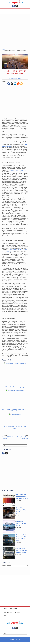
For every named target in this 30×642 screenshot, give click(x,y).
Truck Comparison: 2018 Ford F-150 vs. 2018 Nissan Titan (15, 410)
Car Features (8, 612)
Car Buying (13, 608)
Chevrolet (23, 77)
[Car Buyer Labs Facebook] (13, 6)
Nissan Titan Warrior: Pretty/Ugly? (15, 387)
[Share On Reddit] (18, 83)
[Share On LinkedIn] (15, 83)
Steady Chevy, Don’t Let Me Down (22, 437)
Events (15, 78)
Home (5, 608)
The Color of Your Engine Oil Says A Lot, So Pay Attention (22, 496)
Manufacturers (8, 616)
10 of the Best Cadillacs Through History (21, 523)
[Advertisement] (15, 32)
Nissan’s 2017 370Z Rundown (7, 437)
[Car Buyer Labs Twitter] (16, 6)
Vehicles (17, 612)
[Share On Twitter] (12, 83)
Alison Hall (8, 77)
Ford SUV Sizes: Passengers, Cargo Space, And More (21, 550)
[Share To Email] (21, 83)
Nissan (19, 78)
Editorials (11, 78)
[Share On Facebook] (8, 83)
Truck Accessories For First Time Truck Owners (15, 427)
